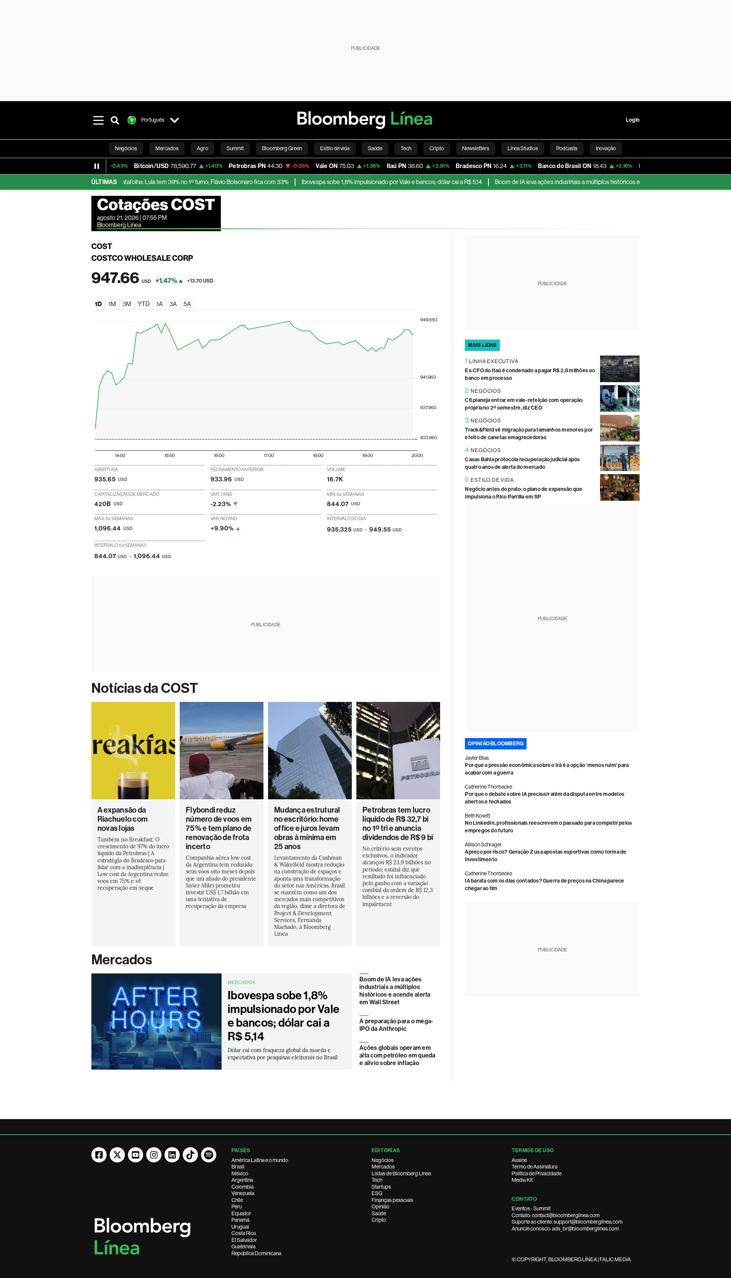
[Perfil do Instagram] (153, 1154)
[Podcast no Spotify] (208, 1154)
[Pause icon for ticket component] (96, 166)
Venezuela (242, 1193)
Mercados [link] (167, 148)
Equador (241, 1213)
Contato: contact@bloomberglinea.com (556, 1215)
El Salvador (244, 1240)
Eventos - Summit (531, 1208)
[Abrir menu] (98, 120)
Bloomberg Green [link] (282, 148)
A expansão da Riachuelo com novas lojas (122, 819)
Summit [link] (235, 148)
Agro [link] (202, 148)
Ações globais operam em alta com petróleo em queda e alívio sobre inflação (397, 1055)
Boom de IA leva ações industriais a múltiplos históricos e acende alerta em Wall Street (581, 182)
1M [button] (112, 304)
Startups (381, 1187)
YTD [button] (144, 304)
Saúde (379, 1213)
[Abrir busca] (115, 120)
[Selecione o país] (174, 120)
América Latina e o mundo (259, 1160)
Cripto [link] (436, 148)
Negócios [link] (126, 148)
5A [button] (187, 304)
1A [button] (159, 304)
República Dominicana (256, 1253)
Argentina (242, 1180)
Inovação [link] (606, 148)
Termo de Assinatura (534, 1167)
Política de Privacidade (537, 1173)
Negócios (383, 1160)
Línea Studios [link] (523, 148)
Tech (377, 1180)
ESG (377, 1193)
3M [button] (127, 304)
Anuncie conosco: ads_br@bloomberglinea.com (565, 1229)
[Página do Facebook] (99, 1154)
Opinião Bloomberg (496, 743)
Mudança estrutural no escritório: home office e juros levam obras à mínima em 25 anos (307, 828)
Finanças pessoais (392, 1200)
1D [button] (98, 304)
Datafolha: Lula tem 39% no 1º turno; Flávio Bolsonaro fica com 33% (178, 182)
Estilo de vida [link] (335, 148)
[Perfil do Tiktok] (190, 1154)
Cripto (379, 1220)
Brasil (237, 1167)
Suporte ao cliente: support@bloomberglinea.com (567, 1222)
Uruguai (240, 1227)
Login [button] (633, 120)
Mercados (121, 960)
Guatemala (243, 1246)
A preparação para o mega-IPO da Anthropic (396, 1025)
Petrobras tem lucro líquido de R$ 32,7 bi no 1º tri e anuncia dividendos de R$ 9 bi (397, 823)
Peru (236, 1206)
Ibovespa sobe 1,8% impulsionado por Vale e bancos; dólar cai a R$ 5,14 (367, 182)
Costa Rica (243, 1233)
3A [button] (173, 304)
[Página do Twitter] (117, 1154)
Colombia (242, 1187)
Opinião (380, 1206)
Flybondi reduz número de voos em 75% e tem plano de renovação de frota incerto (219, 828)
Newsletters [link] (475, 148)
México (239, 1173)
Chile (237, 1200)
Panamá (240, 1220)
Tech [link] (406, 148)
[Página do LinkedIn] (172, 1154)
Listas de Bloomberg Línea (401, 1173)
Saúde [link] (375, 148)
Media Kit (522, 1180)
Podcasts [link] (567, 148)
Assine (519, 1160)
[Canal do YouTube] (135, 1154)
